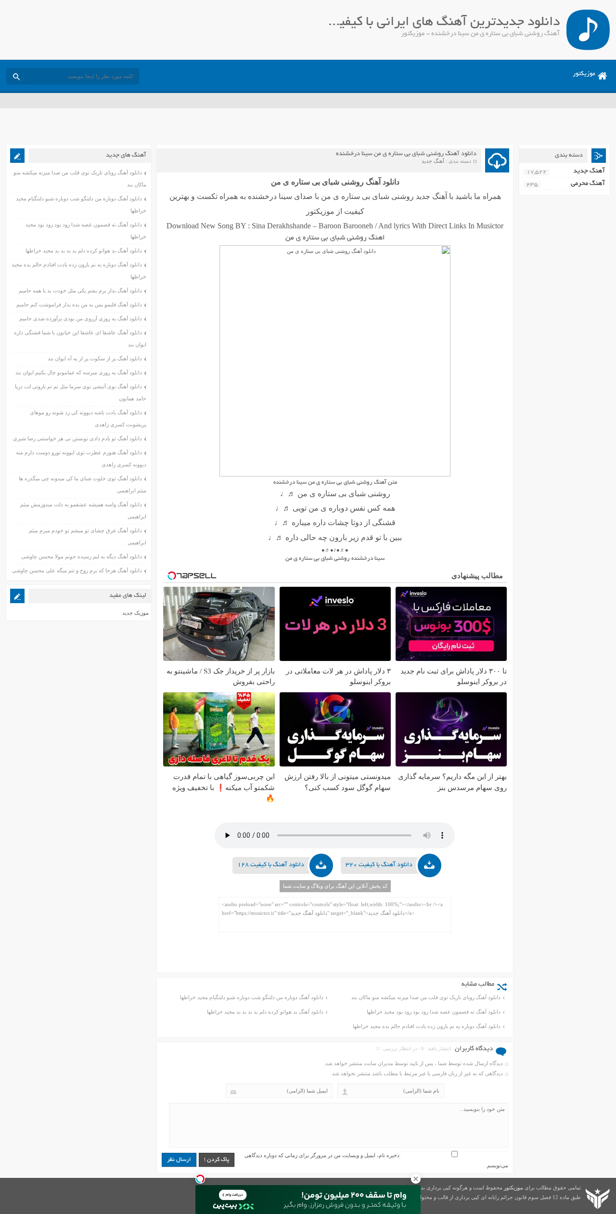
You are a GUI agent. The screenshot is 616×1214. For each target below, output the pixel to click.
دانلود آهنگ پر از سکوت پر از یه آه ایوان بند (95, 358)
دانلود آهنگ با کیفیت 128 (270, 865)
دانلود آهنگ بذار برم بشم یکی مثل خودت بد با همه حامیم (80, 290)
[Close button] (416, 1179)
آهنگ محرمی (588, 183)
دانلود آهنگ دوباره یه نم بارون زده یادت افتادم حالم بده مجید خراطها (426, 1026)
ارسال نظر (179, 1160)
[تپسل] (200, 1179)
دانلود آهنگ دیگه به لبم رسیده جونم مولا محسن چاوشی (81, 556)
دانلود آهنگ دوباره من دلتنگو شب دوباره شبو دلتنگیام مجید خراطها (251, 997)
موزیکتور (584, 74)
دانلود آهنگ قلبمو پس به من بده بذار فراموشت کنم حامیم (79, 304)
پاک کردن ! (216, 1160)
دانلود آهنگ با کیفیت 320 (379, 865)
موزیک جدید (135, 613)
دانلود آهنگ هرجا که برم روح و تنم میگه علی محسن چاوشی (77, 570)
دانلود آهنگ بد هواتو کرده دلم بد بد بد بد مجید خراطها (265, 1012)
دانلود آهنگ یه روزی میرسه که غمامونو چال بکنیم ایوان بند (78, 372)
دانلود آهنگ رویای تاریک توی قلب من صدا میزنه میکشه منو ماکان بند (425, 997)
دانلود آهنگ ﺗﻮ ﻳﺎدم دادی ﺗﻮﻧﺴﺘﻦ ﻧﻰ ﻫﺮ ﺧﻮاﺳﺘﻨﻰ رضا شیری (77, 438)
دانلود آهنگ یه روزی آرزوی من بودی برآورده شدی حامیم (80, 318)
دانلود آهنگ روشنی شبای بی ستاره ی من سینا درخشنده (406, 154)
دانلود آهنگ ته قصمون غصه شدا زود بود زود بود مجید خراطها (433, 1012)
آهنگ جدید (433, 161)
